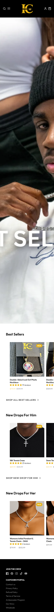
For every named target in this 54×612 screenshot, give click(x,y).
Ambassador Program (15, 600)
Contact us (10, 584)
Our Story (10, 604)
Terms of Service (13, 596)
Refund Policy (11, 592)
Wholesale (10, 607)
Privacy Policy (12, 588)
